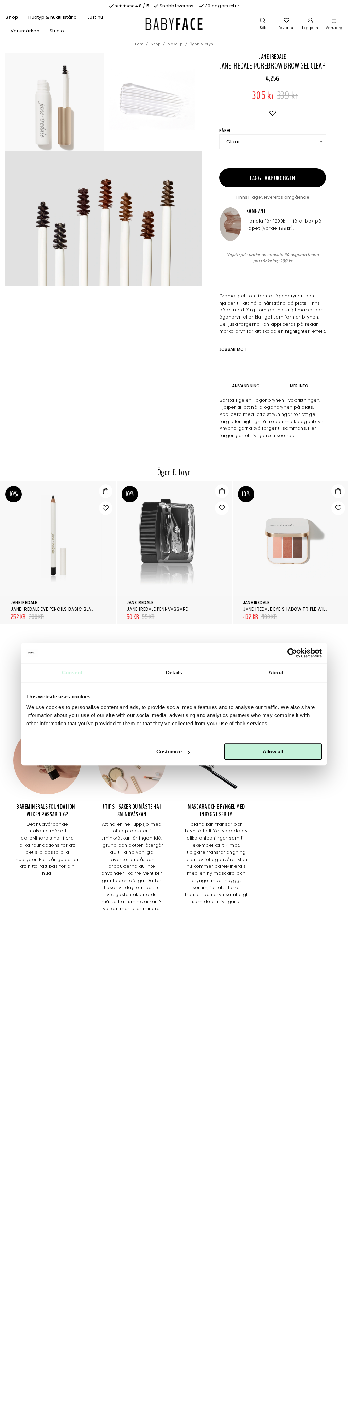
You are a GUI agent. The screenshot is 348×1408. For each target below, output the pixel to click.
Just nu (95, 17)
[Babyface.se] (174, 24)
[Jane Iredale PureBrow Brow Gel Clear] (153, 101)
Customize (169, 751)
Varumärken (25, 30)
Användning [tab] (246, 386)
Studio (57, 30)
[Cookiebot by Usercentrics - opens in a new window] (292, 653)
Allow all (273, 751)
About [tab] (275, 672)
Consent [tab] (72, 672)
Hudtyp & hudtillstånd (52, 17)
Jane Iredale (272, 57)
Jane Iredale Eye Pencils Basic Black (54, 609)
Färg (224, 130)
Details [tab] (174, 672)
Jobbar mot (232, 349)
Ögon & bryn (201, 44)
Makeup (175, 44)
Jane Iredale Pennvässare (157, 609)
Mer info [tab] (299, 386)
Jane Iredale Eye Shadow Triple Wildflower (294, 609)
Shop (11, 17)
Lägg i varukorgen (272, 178)
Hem (139, 44)
